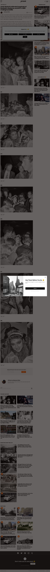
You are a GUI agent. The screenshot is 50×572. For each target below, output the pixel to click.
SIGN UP (35, 288)
